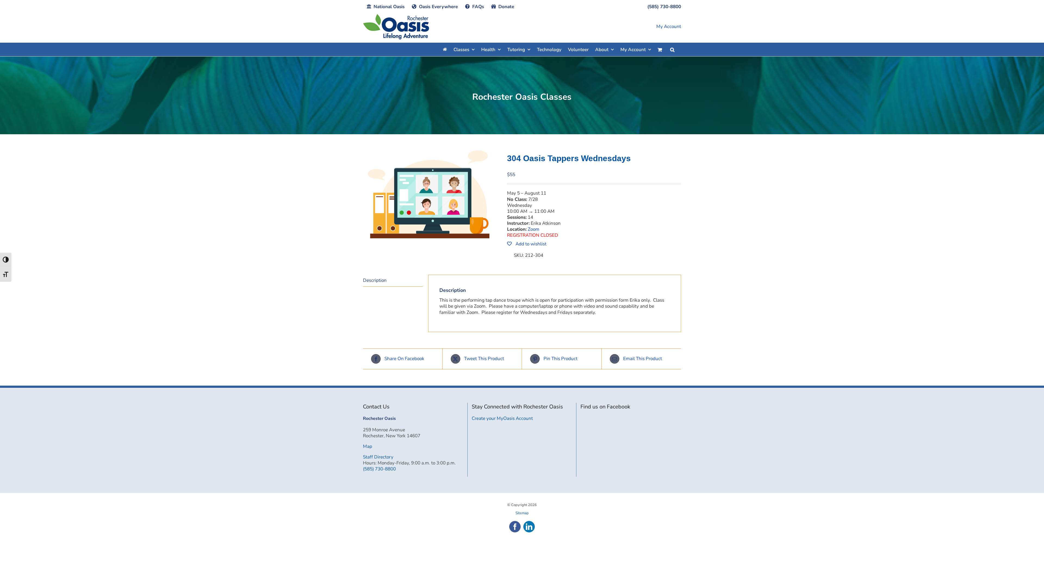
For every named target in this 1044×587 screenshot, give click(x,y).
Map (367, 446)
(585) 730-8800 (379, 469)
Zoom (533, 229)
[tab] (393, 280)
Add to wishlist (530, 244)
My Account (668, 27)
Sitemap (522, 513)
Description (375, 280)
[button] (672, 49)
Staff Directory (378, 457)
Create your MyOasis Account (502, 418)
